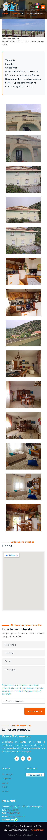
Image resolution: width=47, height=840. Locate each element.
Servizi (5, 783)
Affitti (4, 787)
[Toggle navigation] (43, 7)
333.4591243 (13, 813)
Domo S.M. (16, 736)
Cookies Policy (30, 835)
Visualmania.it (36, 829)
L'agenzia (6, 778)
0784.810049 (12, 810)
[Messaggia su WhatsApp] (16, 819)
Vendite (5, 791)
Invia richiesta (35, 711)
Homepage (7, 774)
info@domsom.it (17, 816)
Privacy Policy (14, 835)
